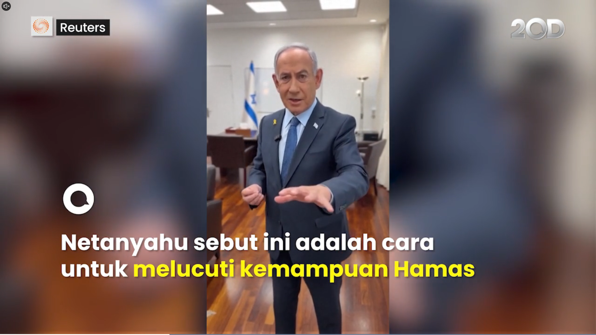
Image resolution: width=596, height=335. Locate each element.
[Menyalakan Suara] (6, 6)
